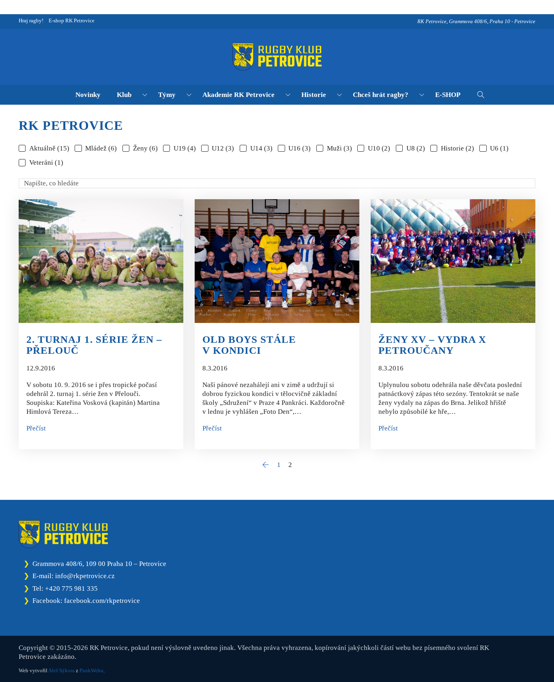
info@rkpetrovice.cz (85, 576)
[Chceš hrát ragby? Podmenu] (421, 95)
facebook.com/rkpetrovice (102, 601)
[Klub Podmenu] (144, 95)
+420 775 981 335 (71, 588)
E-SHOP (447, 95)
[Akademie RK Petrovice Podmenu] (288, 95)
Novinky (88, 95)
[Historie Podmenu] (339, 95)
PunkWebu (91, 670)
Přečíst (36, 428)
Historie (313, 95)
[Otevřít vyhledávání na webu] (480, 94)
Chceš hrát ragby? (380, 95)
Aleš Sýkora (61, 670)
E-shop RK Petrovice (71, 20)
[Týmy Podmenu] (189, 95)
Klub (124, 95)
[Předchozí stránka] (265, 464)
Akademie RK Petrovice (238, 95)
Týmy (167, 95)
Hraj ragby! (31, 20)
